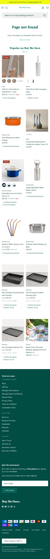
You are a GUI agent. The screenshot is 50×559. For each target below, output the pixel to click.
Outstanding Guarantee (11, 146)
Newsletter (6, 424)
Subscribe (9, 490)
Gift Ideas (26, 530)
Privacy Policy (7, 401)
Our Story (6, 413)
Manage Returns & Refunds (12, 394)
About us (5, 417)
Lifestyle (17, 530)
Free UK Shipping (9, 98)
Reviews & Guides (7, 530)
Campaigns (5, 533)
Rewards (5, 427)
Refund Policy (7, 397)
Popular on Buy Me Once (25, 48)
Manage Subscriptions (10, 390)
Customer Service (9, 379)
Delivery (5, 387)
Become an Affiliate (9, 451)
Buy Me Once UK (12, 547)
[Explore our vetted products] (7, 7)
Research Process (8, 421)
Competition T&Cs (9, 408)
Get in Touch (6, 441)
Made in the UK (33, 98)
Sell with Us (6, 444)
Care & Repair (36, 530)
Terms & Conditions (9, 404)
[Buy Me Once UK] (25, 7)
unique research (33, 2)
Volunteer (5, 431)
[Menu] (2, 7)
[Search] (44, 15)
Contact (5, 436)
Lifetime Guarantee (10, 202)
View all (25, 51)
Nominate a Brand (9, 447)
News (44, 530)
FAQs (4, 384)
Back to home (25, 40)
